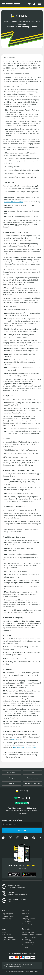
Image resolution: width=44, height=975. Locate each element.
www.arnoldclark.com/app (13, 202)
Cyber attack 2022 (8, 940)
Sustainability (27, 924)
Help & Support (11, 772)
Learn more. (22, 813)
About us (25, 914)
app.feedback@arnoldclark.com (24, 747)
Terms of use (6, 935)
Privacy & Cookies (8, 937)
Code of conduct (28, 947)
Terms (4, 932)
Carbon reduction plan (30, 945)
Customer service (8, 916)
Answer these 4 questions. (14, 966)
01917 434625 (16, 739)
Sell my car (12, 778)
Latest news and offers (12, 820)
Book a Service (32, 778)
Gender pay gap (28, 932)
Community (26, 921)
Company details (28, 942)
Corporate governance (30, 937)
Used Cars (11, 783)
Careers (32, 772)
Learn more (22, 868)
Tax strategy (26, 940)
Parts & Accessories (32, 783)
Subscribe (22, 831)
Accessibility (6, 919)
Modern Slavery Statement (32, 935)
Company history (28, 919)
